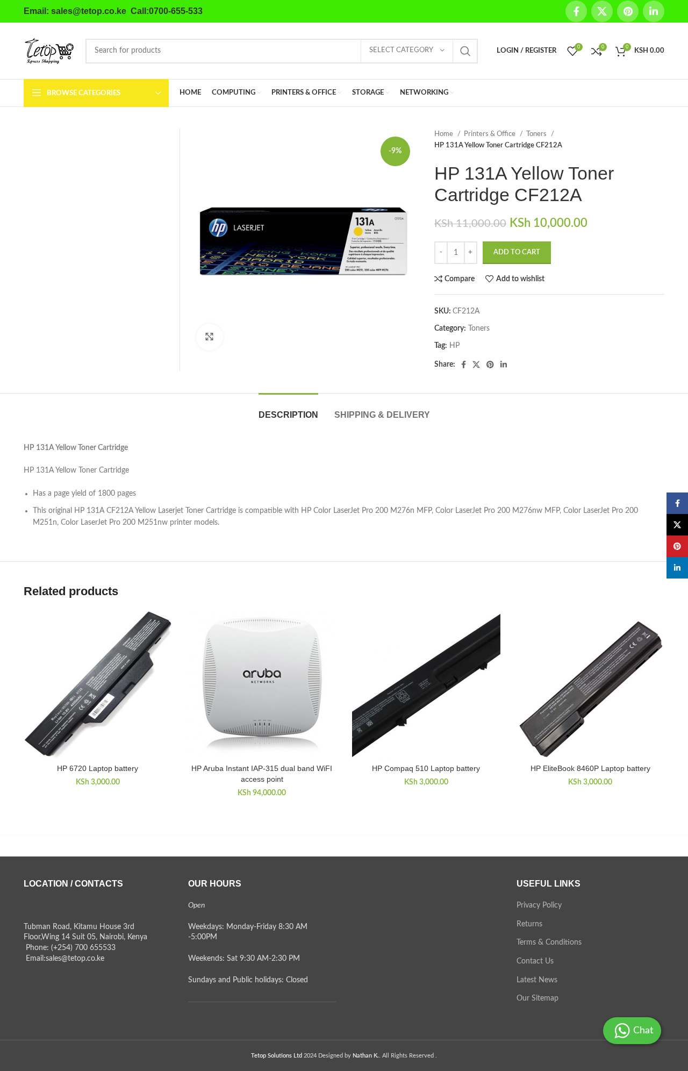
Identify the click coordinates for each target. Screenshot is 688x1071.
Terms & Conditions (549, 942)
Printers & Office (490, 134)
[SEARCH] (465, 51)
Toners (537, 134)
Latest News (537, 980)
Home (444, 134)
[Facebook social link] (576, 11)
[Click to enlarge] (209, 337)
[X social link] (602, 11)
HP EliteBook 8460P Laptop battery (590, 768)
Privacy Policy (539, 905)
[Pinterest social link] (628, 11)
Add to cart (516, 252)
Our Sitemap (537, 998)
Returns (529, 924)
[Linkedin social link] (653, 11)
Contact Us (535, 961)
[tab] (288, 409)
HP (454, 345)
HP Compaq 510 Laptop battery (426, 768)
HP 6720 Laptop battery (97, 768)
